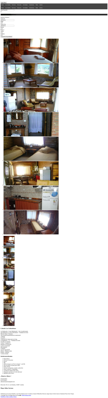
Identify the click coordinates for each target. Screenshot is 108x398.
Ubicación (19, 4)
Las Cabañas (7, 4)
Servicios (14, 4)
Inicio (2, 4)
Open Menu (3, 2)
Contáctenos (31, 4)
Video (37, 4)
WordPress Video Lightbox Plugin (9, 396)
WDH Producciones (26, 395)
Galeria (40, 4)
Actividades (25, 4)
